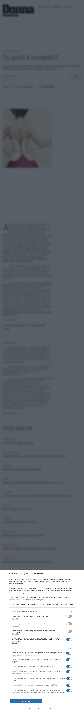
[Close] (80, 574)
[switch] (69, 616)
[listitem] (42, 611)
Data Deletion (29, 709)
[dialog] (42, 641)
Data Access (42, 709)
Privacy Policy (54, 709)
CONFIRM (26, 701)
